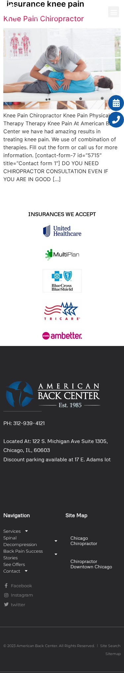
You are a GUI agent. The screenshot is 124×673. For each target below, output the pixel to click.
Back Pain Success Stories (23, 554)
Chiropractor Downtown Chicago (91, 563)
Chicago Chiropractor (83, 540)
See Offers (14, 564)
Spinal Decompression (20, 541)
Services (12, 531)
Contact (11, 571)
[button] (113, 11)
